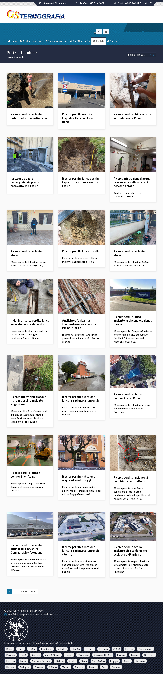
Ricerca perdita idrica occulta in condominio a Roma (132, 116)
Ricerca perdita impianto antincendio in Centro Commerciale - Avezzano (27, 548)
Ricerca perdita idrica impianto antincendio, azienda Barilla (133, 320)
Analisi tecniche (32, 41)
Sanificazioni (80, 41)
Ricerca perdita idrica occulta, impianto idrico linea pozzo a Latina (81, 182)
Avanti (23, 591)
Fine (33, 591)
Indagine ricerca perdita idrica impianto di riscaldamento (30, 322)
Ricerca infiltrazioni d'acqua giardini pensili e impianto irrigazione (28, 400)
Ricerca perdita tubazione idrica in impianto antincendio (81, 398)
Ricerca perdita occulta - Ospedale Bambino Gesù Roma (78, 117)
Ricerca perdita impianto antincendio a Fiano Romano (29, 116)
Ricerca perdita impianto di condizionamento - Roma (131, 479)
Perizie (100, 41)
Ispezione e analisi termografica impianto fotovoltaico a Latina (25, 182)
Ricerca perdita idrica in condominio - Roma (26, 474)
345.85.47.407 (96, 3)
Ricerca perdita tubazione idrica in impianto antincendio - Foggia (81, 550)
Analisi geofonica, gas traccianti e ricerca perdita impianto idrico (79, 324)
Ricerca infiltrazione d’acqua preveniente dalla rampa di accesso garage (132, 182)
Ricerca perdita (56, 41)
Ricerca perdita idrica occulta (81, 251)
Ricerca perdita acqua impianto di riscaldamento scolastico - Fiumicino (130, 550)
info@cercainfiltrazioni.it (54, 3)
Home (13, 41)
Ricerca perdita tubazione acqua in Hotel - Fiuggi (78, 478)
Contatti (114, 41)
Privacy (39, 610)
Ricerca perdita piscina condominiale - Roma (128, 396)
